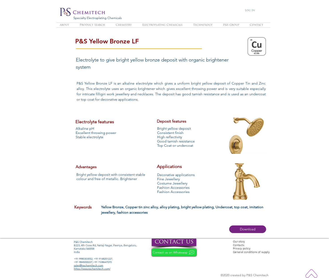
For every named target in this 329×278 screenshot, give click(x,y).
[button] (247, 229)
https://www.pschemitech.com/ (92, 268)
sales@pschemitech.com (88, 265)
